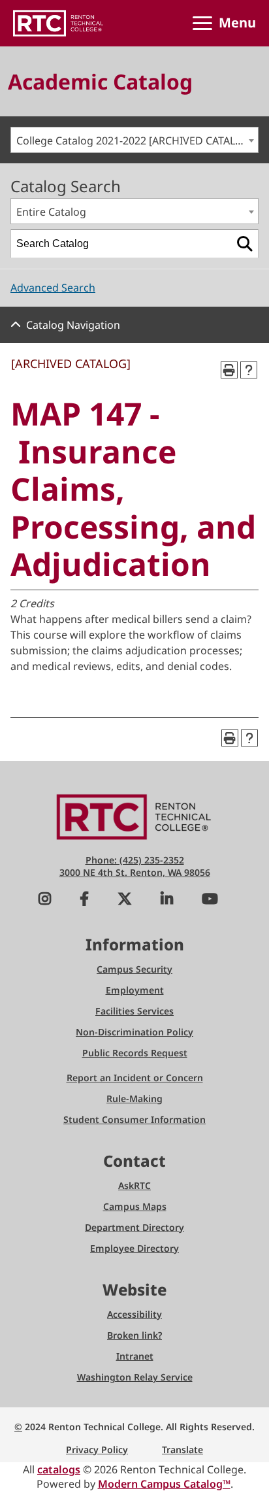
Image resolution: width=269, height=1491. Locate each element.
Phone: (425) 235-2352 (135, 860)
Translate (182, 1449)
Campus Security (134, 969)
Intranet (134, 1356)
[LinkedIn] (167, 900)
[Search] (245, 243)
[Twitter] (124, 900)
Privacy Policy (97, 1449)
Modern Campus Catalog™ (164, 1484)
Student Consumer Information (134, 1119)
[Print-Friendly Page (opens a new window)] (229, 369)
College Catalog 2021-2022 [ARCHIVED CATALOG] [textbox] (135, 140)
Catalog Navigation (73, 325)
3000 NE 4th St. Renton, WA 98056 (134, 872)
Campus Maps (134, 1206)
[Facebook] (84, 900)
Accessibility (134, 1314)
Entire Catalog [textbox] (51, 212)
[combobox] (134, 140)
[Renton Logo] (58, 23)
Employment (135, 990)
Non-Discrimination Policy (134, 1032)
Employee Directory (134, 1248)
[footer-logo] (134, 816)
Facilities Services (134, 1011)
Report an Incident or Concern (135, 1077)
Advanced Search (52, 287)
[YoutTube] (210, 900)
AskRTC (134, 1185)
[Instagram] (44, 900)
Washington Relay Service (135, 1377)
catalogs (58, 1469)
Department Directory (134, 1227)
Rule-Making (134, 1098)
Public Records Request (134, 1053)
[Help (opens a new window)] (248, 369)
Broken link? (134, 1335)
